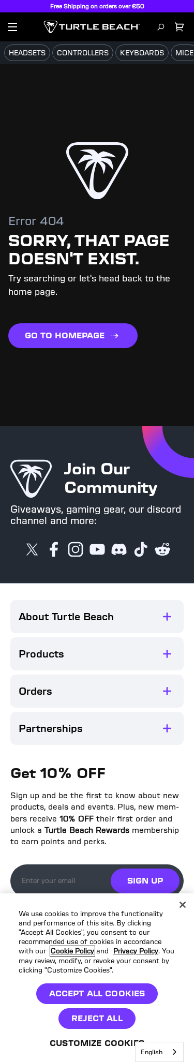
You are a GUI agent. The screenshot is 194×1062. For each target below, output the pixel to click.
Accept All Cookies (97, 993)
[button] (97, 616)
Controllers (83, 53)
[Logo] (91, 27)
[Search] (161, 27)
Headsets (27, 53)
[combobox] (159, 1052)
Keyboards (142, 53)
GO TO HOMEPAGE (65, 335)
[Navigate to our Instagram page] (75, 550)
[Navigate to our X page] (32, 550)
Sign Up (145, 881)
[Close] (182, 904)
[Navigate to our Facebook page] (54, 550)
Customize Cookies (97, 1043)
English (151, 1052)
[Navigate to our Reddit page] (162, 550)
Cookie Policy (72, 951)
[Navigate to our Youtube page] (97, 550)
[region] (97, 977)
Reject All (97, 1018)
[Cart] (179, 27)
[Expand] (167, 616)
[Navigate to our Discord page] (119, 550)
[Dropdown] (12, 27)
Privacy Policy (135, 951)
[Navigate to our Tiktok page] (140, 550)
